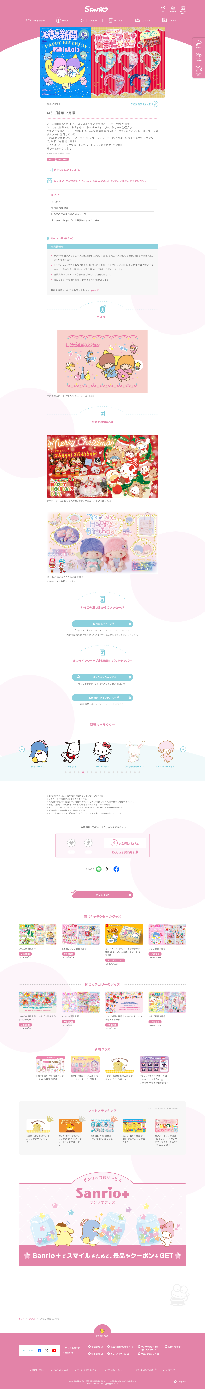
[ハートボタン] (71, 843)
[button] (22, 749)
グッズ (51, 159)
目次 (54, 194)
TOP (21, 1318)
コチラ (93, 290)
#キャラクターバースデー (59, 153)
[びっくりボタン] (88, 843)
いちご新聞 (62, 159)
